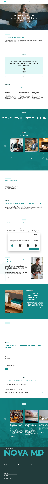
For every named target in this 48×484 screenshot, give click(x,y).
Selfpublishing (7, 200)
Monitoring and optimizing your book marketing (36, 232)
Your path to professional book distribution (16, 326)
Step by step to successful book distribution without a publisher (24, 223)
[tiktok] (43, 478)
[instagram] (39, 478)
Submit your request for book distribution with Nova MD (23, 347)
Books (24, 12)
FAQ (24, 377)
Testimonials (24, 54)
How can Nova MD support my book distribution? (15, 384)
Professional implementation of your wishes (24, 232)
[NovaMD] (7, 448)
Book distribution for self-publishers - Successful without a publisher (23, 203)
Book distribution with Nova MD (11, 181)
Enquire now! (8, 277)
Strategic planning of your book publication (10, 232)
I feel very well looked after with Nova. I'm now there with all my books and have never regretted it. (24, 63)
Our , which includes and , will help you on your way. (16, 273)
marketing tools (36, 98)
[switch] (20, 246)
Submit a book (14, 153)
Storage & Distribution (30, 153)
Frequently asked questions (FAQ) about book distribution (24, 380)
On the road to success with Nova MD (14, 260)
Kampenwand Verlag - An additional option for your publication (34, 296)
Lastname (6, 356)
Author (24, 72)
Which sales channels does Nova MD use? (14, 389)
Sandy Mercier (24, 71)
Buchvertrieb (24, 132)
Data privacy (12, 365)
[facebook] (41, 478)
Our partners (24, 112)
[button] (6, 76)
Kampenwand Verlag (30, 290)
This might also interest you (24, 407)
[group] (16, 424)
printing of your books (22, 98)
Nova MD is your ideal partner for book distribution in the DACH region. (24, 18)
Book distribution (7, 34)
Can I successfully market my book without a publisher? (17, 392)
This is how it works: (24, 135)
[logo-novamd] (7, 2)
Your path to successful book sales (14, 37)
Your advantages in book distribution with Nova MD (19, 87)
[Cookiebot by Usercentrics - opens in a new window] (34, 234)
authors (24, 267)
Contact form (7, 342)
